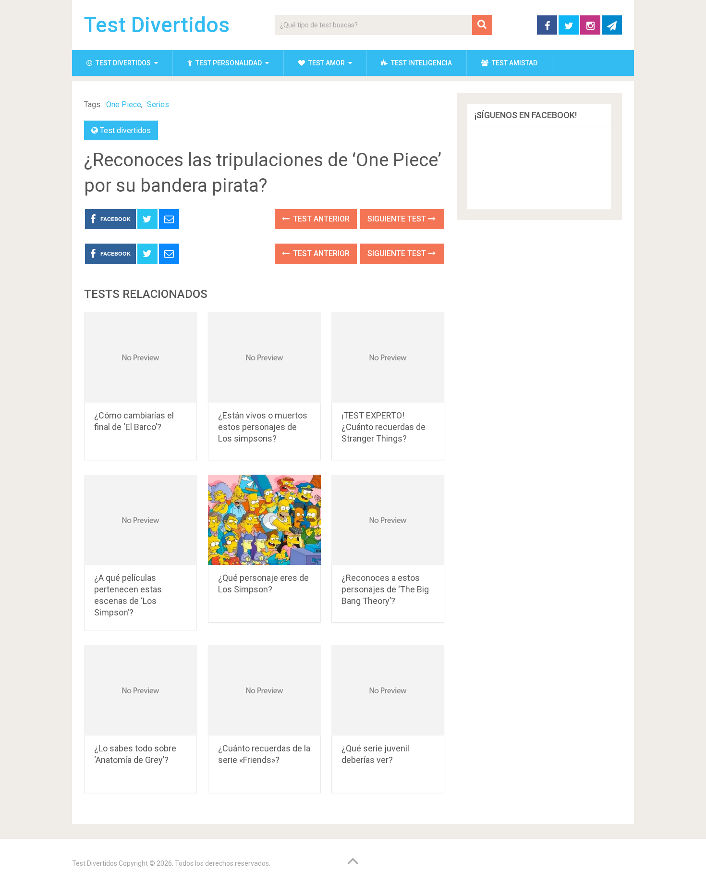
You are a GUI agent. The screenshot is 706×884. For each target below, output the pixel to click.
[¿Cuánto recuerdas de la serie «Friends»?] (264, 690)
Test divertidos (122, 63)
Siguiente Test (397, 218)
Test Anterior (320, 218)
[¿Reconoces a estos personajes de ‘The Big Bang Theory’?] (387, 520)
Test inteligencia (421, 63)
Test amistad (513, 63)
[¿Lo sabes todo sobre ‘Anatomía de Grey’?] (140, 690)
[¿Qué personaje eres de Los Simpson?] (264, 520)
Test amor (326, 63)
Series (158, 104)
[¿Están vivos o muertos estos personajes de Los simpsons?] (264, 357)
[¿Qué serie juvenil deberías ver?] (387, 690)
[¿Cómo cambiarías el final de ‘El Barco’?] (140, 357)
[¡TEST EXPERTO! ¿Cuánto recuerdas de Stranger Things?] (387, 357)
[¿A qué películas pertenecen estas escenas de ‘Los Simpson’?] (140, 520)
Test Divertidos (157, 25)
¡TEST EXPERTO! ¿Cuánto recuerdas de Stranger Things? (383, 426)
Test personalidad (228, 63)
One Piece (123, 104)
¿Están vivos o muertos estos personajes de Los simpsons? (262, 426)
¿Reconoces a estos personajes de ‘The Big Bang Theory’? (385, 589)
